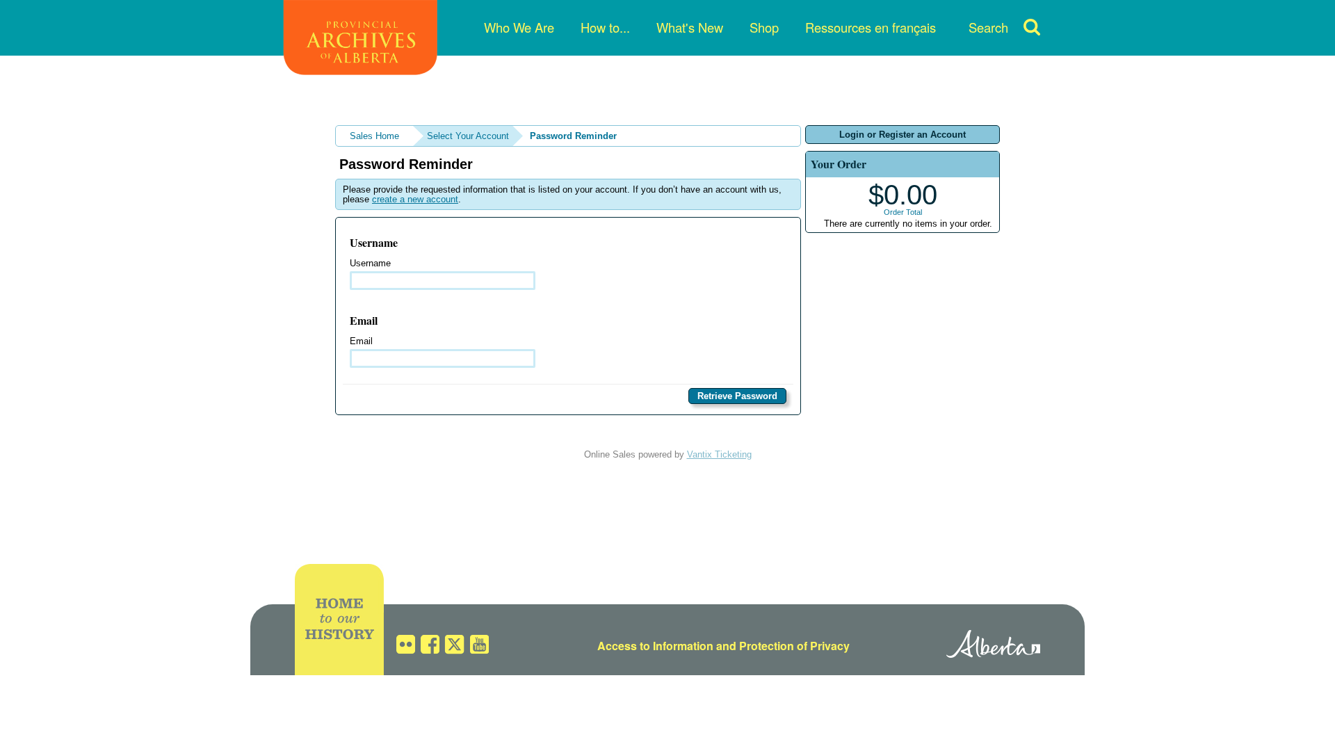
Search (988, 27)
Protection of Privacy (794, 646)
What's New (689, 27)
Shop (764, 27)
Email (361, 341)
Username (370, 263)
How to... (605, 27)
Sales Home (374, 136)
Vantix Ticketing (719, 454)
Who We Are (519, 27)
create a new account (415, 199)
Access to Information (655, 646)
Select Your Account (468, 136)
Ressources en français (870, 27)
